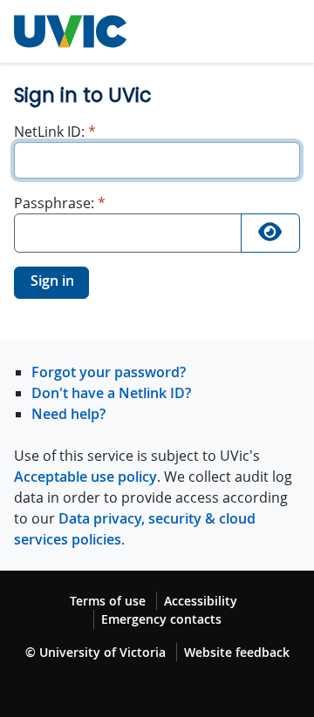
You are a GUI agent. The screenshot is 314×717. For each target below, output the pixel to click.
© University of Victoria (95, 652)
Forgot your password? (108, 372)
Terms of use (108, 600)
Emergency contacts (161, 619)
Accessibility (200, 600)
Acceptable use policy (85, 476)
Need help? (68, 413)
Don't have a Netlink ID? (111, 392)
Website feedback (237, 652)
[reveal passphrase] (270, 233)
